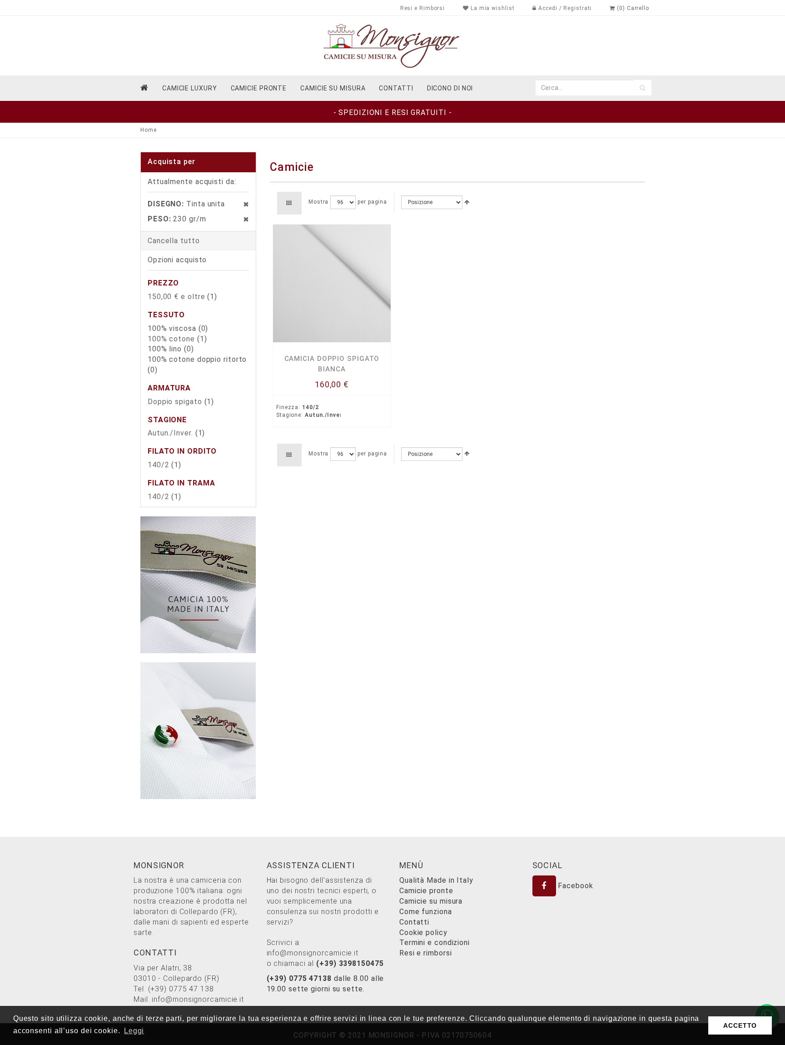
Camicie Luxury (189, 88)
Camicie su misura (332, 88)
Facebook (574, 885)
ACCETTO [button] (740, 1025)
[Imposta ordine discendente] (467, 202)
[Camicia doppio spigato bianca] (332, 283)
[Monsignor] (392, 45)
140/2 (158, 464)
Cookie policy (423, 932)
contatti (396, 88)
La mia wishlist (491, 8)
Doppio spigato (175, 401)
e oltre (176, 296)
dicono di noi (450, 88)
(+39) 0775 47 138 (181, 989)
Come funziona (425, 911)
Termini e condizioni (434, 942)
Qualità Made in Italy (436, 880)
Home (148, 130)
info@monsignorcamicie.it (198, 999)
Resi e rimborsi (425, 953)
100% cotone (171, 339)
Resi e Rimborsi (422, 8)
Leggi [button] (134, 1031)
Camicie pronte (259, 88)
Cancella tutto (174, 240)
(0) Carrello (632, 8)
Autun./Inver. (170, 433)
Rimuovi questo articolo (241, 204)
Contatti (414, 922)
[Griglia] (289, 203)
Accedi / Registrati (564, 8)
